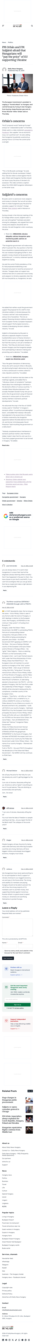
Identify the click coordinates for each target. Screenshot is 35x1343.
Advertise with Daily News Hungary (14, 1297)
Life (3, 1187)
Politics (4, 1178)
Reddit (4, 1268)
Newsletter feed (7, 1258)
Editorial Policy (7, 1294)
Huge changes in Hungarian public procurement (9, 1100)
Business (5, 1181)
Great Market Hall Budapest (11, 1242)
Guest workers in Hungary (11, 1229)
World (4, 1197)
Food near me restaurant (10, 1223)
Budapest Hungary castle (10, 1245)
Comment (6, 917)
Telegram (5, 1265)
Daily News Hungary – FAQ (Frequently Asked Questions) (15, 1154)
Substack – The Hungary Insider (13, 1274)
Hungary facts (7, 1235)
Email (20, 943)
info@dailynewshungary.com (12, 1310)
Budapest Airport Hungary (11, 1239)
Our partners (6, 1158)
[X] (13, 1340)
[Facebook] (6, 1340)
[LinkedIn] (3, 1340)
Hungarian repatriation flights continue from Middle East (12, 1129)
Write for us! (6, 1162)
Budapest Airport (8, 1220)
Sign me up (17, 1004)
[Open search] (32, 26)
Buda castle (6, 1248)
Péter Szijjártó (12, 208)
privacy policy (19, 1008)
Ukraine (19, 501)
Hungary (23, 497)
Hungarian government (10, 497)
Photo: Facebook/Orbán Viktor (17, 95)
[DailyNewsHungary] (17, 26)
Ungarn (4, 1200)
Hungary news (7, 1175)
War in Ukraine (7, 504)
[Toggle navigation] (3, 26)
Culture (4, 1191)
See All (30, 1091)
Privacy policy (7, 1291)
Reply (5, 590)
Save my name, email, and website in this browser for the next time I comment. (18, 952)
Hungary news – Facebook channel (13, 1277)
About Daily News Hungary (11, 1147)
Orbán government (8, 501)
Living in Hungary (8, 1217)
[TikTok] (16, 1340)
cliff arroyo (10, 808)
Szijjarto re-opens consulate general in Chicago (10, 1109)
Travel (4, 1184)
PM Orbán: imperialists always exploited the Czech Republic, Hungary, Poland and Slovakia (13, 1119)
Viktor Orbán (28, 501)
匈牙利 (4, 1206)
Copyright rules (7, 1287)
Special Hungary (7, 1194)
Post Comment (8, 958)
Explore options (15, 974)
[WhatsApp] (19, 1340)
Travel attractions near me (11, 1226)
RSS (3, 1271)
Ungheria (5, 1203)
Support (5, 1165)
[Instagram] (9, 1340)
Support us (13, 1028)
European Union (12, 493)
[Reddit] (26, 1340)
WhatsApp (5, 1261)
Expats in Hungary (8, 1232)
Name (4, 943)
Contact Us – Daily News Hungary (13, 1150)
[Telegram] (22, 1340)
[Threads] (29, 1340)
